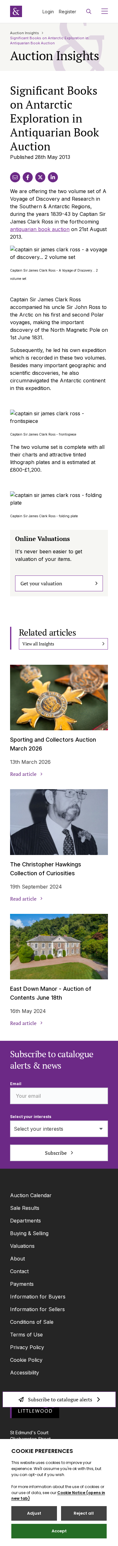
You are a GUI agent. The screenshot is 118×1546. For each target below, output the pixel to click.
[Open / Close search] (88, 11)
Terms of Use (26, 1334)
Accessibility (24, 1372)
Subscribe (56, 1153)
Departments (25, 1220)
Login (48, 11)
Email (15, 1083)
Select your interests (30, 1116)
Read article (23, 774)
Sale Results (24, 1208)
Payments (22, 1284)
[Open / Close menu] (102, 11)
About (17, 1258)
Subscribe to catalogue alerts (60, 1399)
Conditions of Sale (31, 1322)
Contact (19, 1271)
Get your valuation (41, 583)
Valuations (22, 1246)
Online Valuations (42, 538)
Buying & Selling (29, 1233)
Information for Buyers (37, 1296)
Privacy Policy (27, 1347)
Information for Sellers (37, 1309)
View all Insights (38, 644)
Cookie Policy (26, 1360)
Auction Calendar (31, 1195)
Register (67, 11)
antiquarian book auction (40, 229)
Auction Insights (24, 33)
